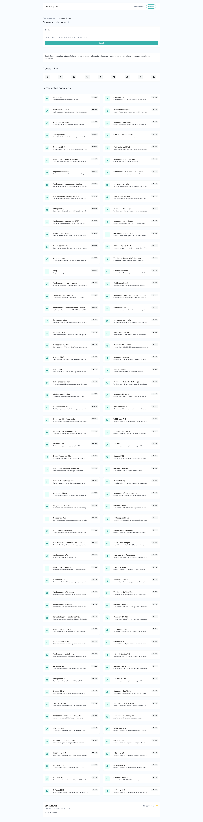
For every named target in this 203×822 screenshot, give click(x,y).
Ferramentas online (49, 18)
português (149, 806)
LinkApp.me (52, 6)
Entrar (152, 6)
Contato (53, 813)
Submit (101, 43)
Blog (47, 813)
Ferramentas (139, 6)
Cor (48, 30)
